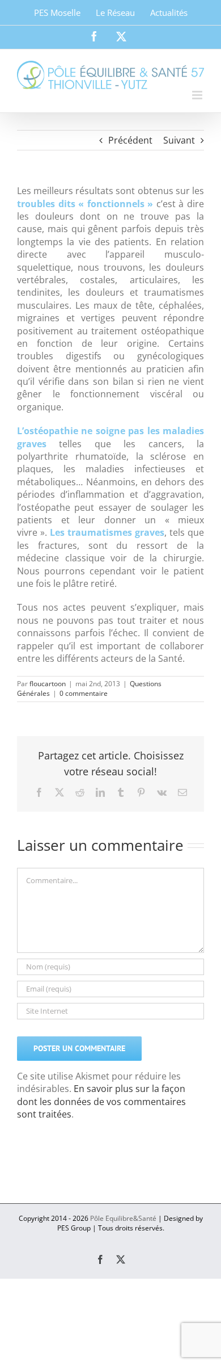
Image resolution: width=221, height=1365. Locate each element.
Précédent (130, 140)
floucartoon (47, 683)
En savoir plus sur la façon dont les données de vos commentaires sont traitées (101, 1101)
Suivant (179, 140)
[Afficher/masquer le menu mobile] (198, 95)
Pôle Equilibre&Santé (123, 1218)
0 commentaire (84, 693)
